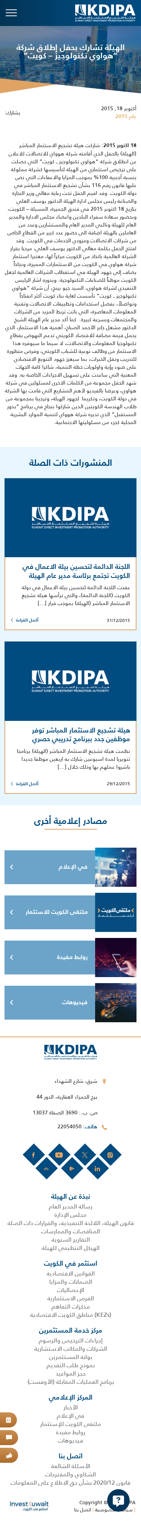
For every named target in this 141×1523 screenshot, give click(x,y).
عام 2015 (125, 116)
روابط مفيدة (72, 958)
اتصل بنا (82, 1510)
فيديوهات (75, 1003)
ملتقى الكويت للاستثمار (57, 912)
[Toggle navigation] (11, 12)
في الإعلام (73, 867)
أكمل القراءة (27, 620)
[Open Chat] (118, 1500)
